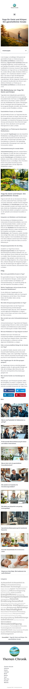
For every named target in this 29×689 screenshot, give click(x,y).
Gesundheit (17, 601)
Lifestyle (6, 672)
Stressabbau (6, 622)
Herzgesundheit (4, 603)
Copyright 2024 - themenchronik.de (14, 687)
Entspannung (20, 595)
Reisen (6, 675)
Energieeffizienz (8, 594)
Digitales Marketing (5, 588)
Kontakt (6, 680)
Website (6, 682)
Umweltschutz (6, 630)
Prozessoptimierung (5, 615)
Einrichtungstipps (6, 592)
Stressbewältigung (11, 623)
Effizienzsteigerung (17, 591)
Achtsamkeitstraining (13, 585)
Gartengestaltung (5, 599)
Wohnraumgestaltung (14, 632)
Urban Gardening (17, 630)
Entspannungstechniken (14, 596)
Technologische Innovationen (11, 628)
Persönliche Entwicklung (17, 611)
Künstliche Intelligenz (12, 605)
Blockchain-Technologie (11, 587)
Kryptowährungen (21, 603)
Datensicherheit (24, 586)
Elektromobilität (16, 592)
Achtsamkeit (6, 583)
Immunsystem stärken (12, 603)
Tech (5, 677)
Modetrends (12, 607)
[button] (14, 14)
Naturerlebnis (5, 611)
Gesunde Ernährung (10, 600)
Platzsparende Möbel (19, 613)
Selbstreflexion (7, 620)
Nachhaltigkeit (14, 609)
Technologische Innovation (18, 626)
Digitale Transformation (18, 589)
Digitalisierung (5, 591)
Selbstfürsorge (21, 617)
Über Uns (6, 679)
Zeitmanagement (7, 634)
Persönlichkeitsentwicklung (7, 613)
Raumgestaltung (7, 617)
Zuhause (6, 668)
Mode (5, 673)
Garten (6, 670)
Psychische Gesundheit (15, 615)
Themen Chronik (8, 666)
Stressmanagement (5, 626)
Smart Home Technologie (19, 619)
